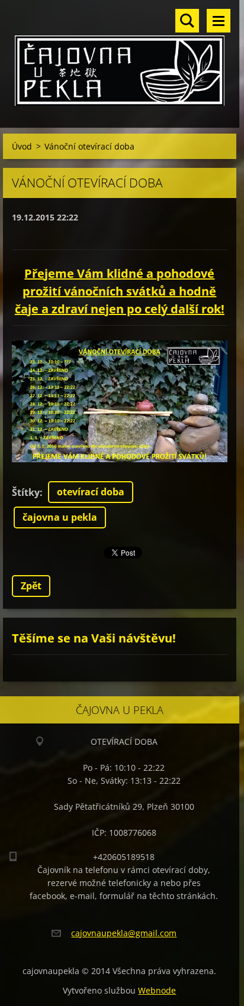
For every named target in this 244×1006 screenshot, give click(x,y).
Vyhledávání (187, 21)
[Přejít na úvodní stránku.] (119, 56)
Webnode (157, 990)
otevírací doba (90, 491)
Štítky (26, 492)
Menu (218, 21)
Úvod (22, 146)
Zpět (31, 585)
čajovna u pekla (60, 517)
